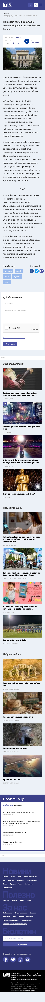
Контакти (33, 913)
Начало (5, 877)
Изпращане (10, 344)
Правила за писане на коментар (14, 338)
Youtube (27, 960)
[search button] (30, 5)
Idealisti (13, 877)
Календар (6, 900)
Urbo (14, 916)
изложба (8, 271)
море (7, 282)
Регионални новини (30, 877)
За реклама (6, 916)
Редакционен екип (21, 913)
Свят (19, 877)
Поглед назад (7, 887)
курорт (17, 276)
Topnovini (6, 975)
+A (13, 43)
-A (18, 43)
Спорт (20, 884)
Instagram (20, 960)
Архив (22, 900)
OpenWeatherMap (29, 990)
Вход (36, 5)
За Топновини (7, 913)
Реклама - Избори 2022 (26, 916)
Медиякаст (20, 880)
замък (18, 271)
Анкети (14, 900)
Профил (29, 900)
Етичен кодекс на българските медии (15, 924)
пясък (7, 276)
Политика (11, 880)
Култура (12, 884)
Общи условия (27, 920)
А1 (4, 880)
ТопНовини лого (7, 4)
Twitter (13, 960)
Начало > (6, 13)
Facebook (6, 960)
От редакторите (32, 880)
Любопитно (29, 884)
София (5, 884)
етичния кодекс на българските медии (24, 979)
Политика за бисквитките (11, 920)
